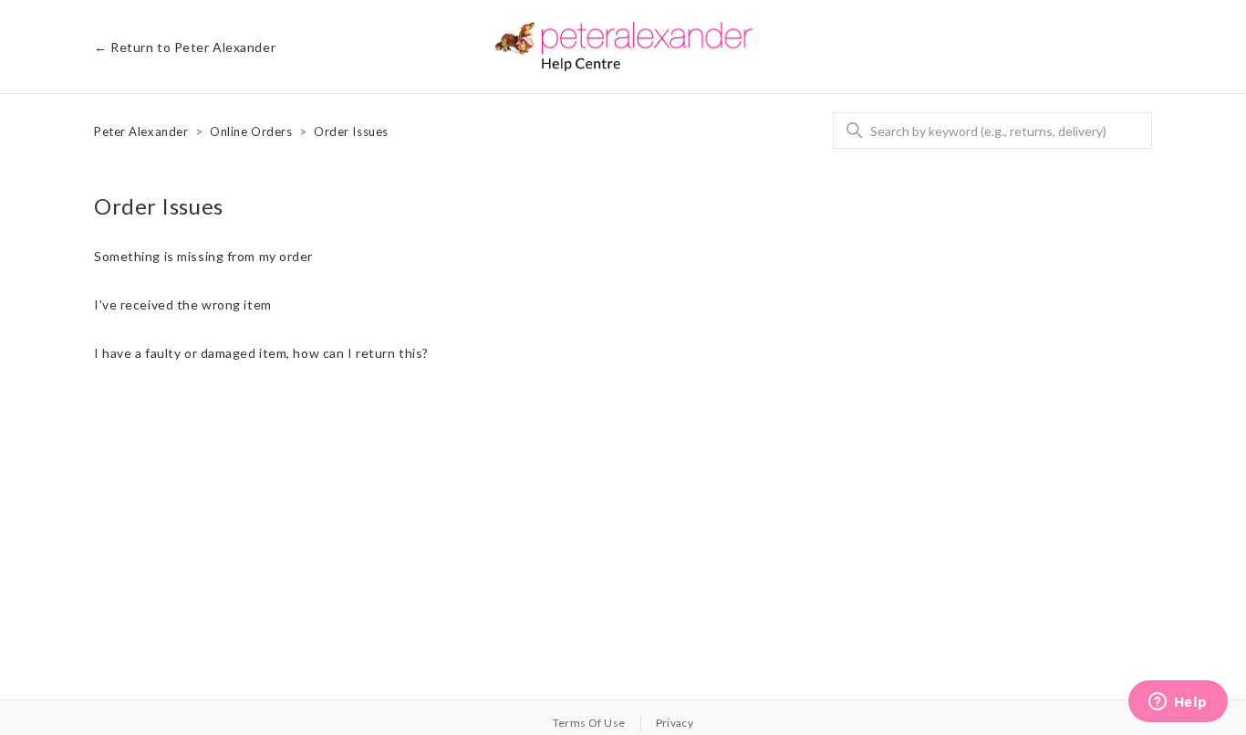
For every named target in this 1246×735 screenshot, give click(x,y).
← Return (184, 47)
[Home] (623, 46)
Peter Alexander (141, 131)
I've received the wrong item (183, 304)
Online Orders (251, 131)
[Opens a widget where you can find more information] (1177, 703)
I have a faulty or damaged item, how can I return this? (261, 353)
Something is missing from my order (203, 256)
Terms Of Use (589, 723)
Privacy (675, 723)
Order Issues (351, 131)
